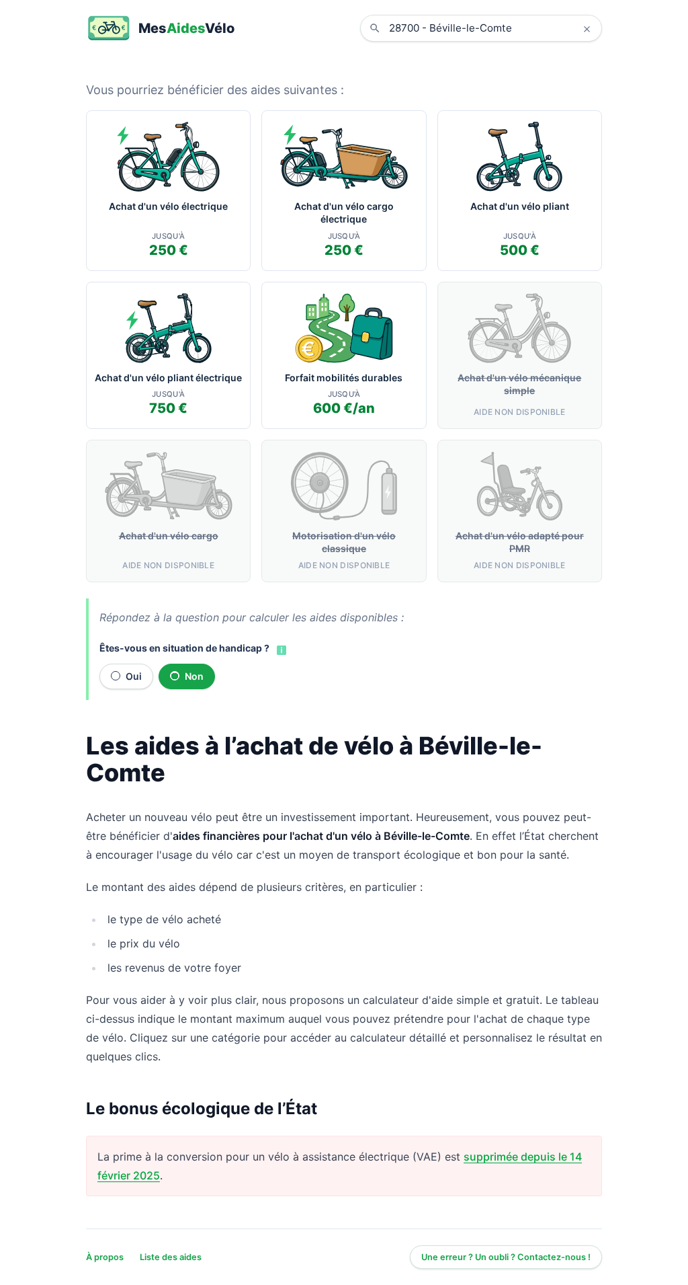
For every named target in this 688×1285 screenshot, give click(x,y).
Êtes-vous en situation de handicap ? (184, 648)
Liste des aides (171, 1257)
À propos (105, 1257)
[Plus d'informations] (280, 649)
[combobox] (491, 28)
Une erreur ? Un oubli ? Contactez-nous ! (506, 1257)
